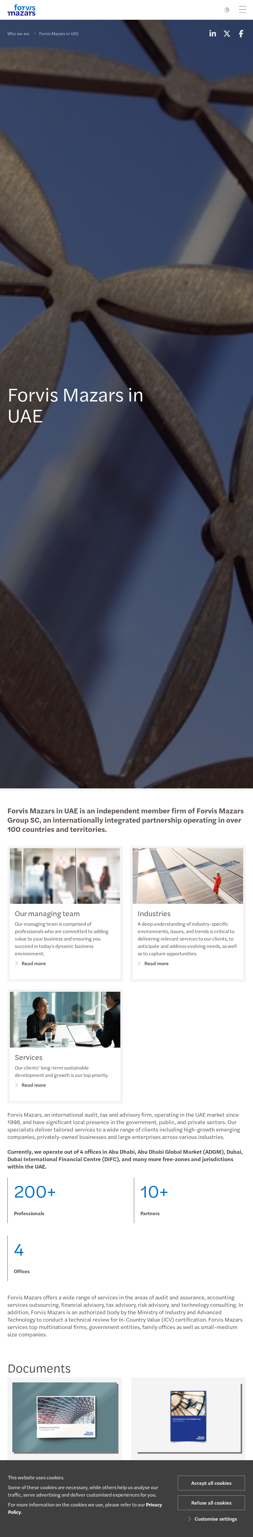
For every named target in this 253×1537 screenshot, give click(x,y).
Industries (154, 913)
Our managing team (47, 913)
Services (29, 1057)
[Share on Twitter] (226, 33)
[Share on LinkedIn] (212, 33)
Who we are (18, 33)
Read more (34, 963)
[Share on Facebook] (241, 33)
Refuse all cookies (211, 1502)
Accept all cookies (211, 1482)
